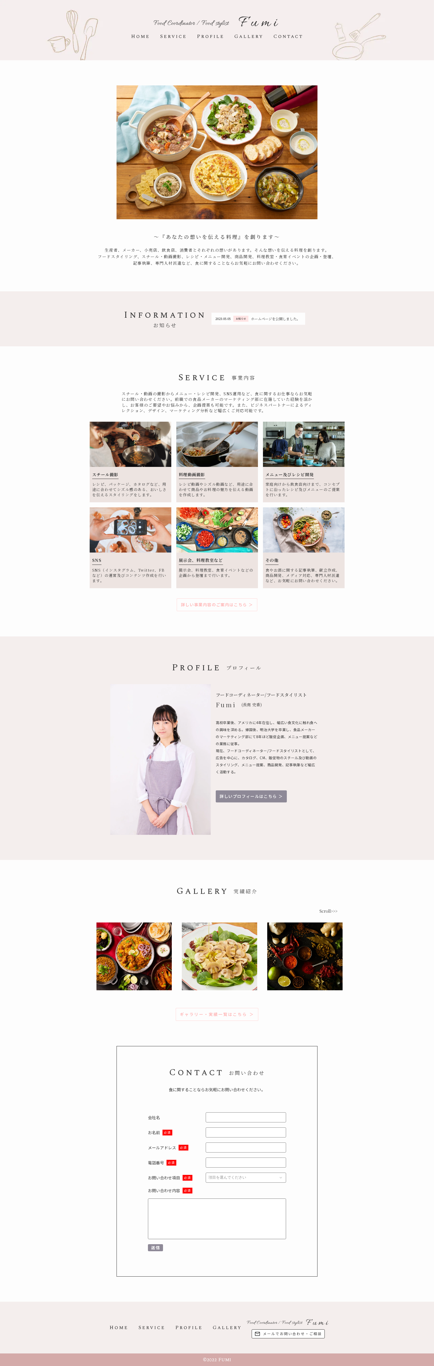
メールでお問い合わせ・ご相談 (292, 1334)
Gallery (248, 36)
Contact (288, 36)
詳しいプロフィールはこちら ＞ (251, 796)
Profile (210, 36)
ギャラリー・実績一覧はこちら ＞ (217, 1014)
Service (173, 36)
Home (140, 36)
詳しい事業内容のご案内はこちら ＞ (217, 605)
